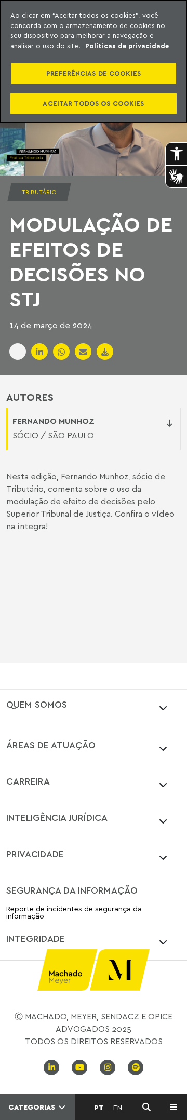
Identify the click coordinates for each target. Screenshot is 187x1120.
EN (117, 1107)
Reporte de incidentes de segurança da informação (74, 912)
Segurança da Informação (72, 890)
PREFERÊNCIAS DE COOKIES (93, 73)
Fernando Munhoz (53, 420)
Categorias (32, 1107)
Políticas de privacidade (127, 46)
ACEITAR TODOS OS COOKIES (93, 103)
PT (99, 1107)
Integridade (35, 938)
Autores (30, 397)
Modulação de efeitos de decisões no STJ (90, 261)
